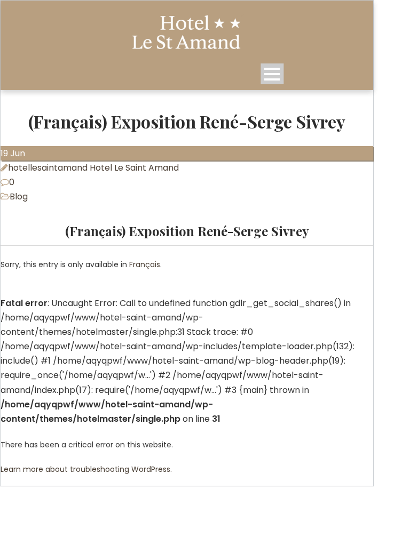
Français (144, 264)
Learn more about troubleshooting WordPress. (86, 469)
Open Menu (272, 73)
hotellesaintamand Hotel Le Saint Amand (93, 168)
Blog (19, 196)
